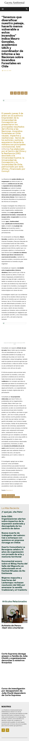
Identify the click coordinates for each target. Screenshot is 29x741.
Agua (3, 495)
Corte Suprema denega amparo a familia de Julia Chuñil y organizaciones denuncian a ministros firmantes (14, 658)
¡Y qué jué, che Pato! (12, 512)
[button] (27, 9)
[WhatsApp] (18, 93)
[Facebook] (11, 93)
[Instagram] (7, 730)
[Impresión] (25, 93)
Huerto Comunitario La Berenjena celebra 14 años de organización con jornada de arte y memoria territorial (13, 552)
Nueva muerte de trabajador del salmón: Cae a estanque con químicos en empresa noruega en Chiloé (13, 538)
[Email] (22, 93)
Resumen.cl (9, 490)
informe (6, 149)
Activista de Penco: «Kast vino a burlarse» (13, 627)
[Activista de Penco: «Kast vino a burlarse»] (14, 614)
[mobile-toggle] (2, 9)
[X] (15, 93)
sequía (17, 497)
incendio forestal (7, 497)
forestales (11, 495)
